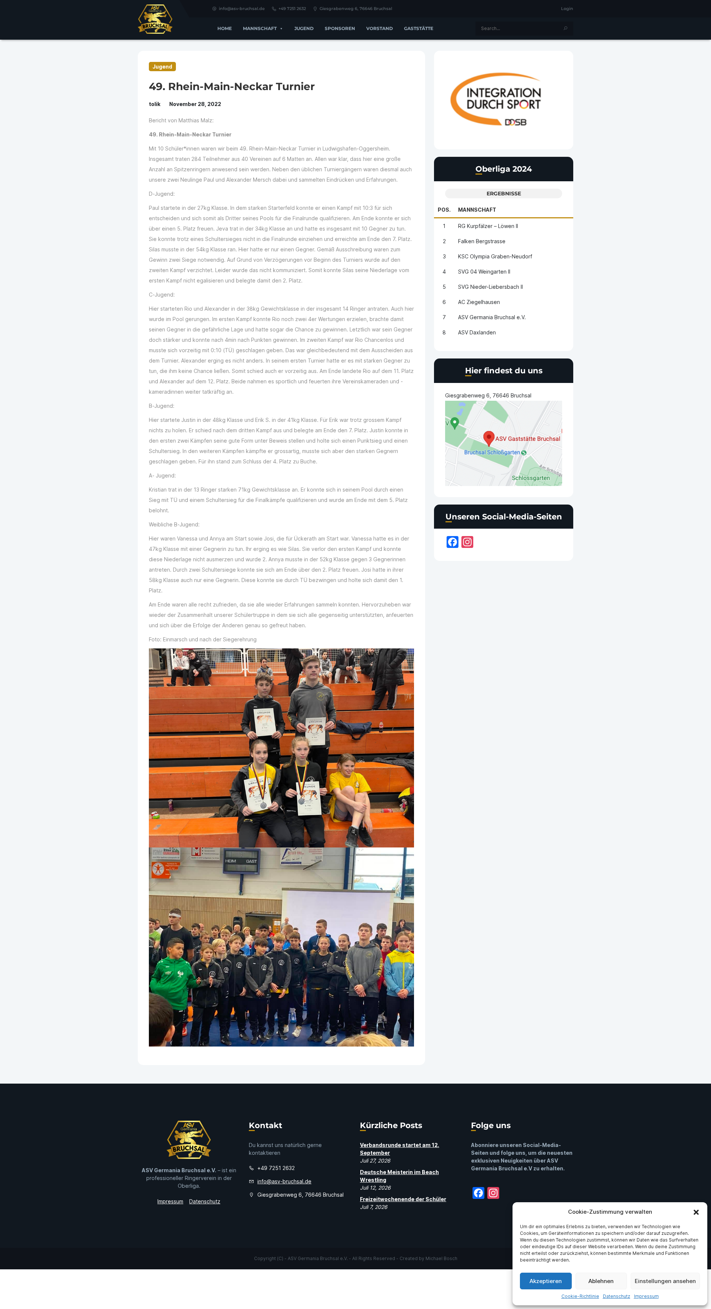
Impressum (646, 1296)
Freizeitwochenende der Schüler (403, 1199)
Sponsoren (340, 28)
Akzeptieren (546, 1281)
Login (567, 8)
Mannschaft (260, 28)
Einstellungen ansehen (665, 1281)
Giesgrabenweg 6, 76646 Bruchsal (356, 8)
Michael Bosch (441, 1258)
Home (224, 28)
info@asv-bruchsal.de (242, 8)
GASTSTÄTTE (418, 28)
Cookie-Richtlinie (580, 1296)
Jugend (304, 28)
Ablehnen (601, 1281)
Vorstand (379, 28)
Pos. (444, 209)
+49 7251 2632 (292, 8)
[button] (696, 1212)
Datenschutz (616, 1296)
